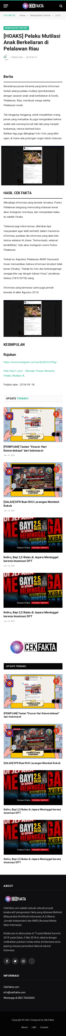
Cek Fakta (49, 1020)
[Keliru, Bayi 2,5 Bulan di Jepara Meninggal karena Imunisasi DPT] (33, 534)
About (24, 1027)
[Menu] (6, 6)
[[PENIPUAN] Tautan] (33, 424)
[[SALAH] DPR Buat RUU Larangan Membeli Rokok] (33, 479)
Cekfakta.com (11, 987)
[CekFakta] (33, 6)
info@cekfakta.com (15, 992)
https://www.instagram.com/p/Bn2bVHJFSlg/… (31, 362)
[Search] (60, 6)
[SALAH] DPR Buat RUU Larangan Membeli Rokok (32, 763)
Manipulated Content (16, 28)
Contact (44, 1027)
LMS (34, 1027)
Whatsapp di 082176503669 (19, 997)
